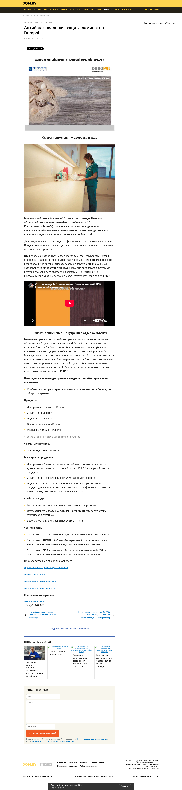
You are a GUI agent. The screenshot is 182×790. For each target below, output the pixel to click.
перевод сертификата (34, 574)
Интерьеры (96, 10)
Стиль (85, 10)
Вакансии (73, 763)
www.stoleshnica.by (34, 601)
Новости (28, 23)
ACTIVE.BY (155, 776)
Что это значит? (58, 788)
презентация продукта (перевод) (39, 588)
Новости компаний (43, 23)
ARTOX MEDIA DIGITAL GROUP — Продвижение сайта (92, 776)
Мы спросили (29, 10)
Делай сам (75, 10)
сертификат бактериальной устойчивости (46, 567)
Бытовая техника (123, 10)
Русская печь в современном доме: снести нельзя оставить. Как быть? (81, 661)
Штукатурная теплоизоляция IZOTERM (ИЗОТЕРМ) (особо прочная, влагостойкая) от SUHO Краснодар (93, 615)
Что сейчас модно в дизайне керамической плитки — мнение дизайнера (43, 615)
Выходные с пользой (48, 10)
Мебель (63, 10)
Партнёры (83, 763)
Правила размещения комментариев (91, 739)
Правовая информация (67, 766)
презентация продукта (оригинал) (40, 581)
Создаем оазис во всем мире (57, 653)
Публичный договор (88, 766)
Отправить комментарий (42, 733)
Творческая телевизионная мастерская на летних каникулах (104, 661)
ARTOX (49, 776)
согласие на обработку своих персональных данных (53, 741)
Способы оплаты (98, 763)
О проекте (61, 763)
